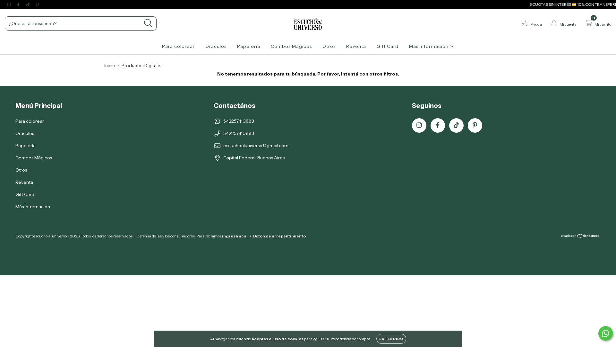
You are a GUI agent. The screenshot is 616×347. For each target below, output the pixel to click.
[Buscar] (148, 23)
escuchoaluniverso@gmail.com (255, 145)
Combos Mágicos (291, 46)
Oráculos (216, 46)
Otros (329, 46)
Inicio (109, 65)
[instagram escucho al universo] (9, 4)
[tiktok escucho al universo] (28, 4)
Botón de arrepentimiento (279, 236)
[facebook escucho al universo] (18, 4)
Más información (429, 46)
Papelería (248, 46)
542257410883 (238, 121)
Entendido (391, 339)
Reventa (356, 46)
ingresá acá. (235, 236)
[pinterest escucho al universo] (37, 4)
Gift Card (387, 46)
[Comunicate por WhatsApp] (605, 333)
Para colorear (178, 46)
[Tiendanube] (580, 236)
